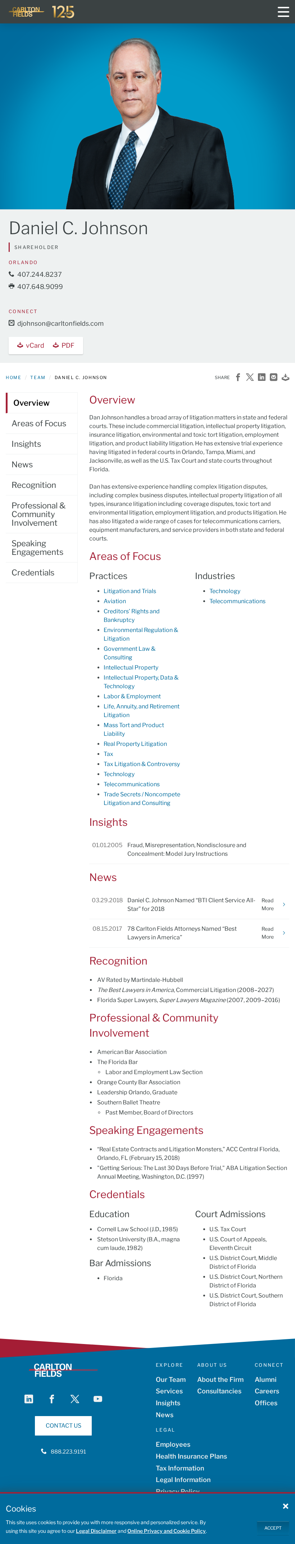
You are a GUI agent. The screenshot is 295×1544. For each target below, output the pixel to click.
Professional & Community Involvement (38, 514)
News (22, 464)
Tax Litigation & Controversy (142, 764)
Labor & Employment (132, 696)
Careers (267, 1391)
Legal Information (183, 1479)
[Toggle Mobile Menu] (283, 12)
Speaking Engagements (37, 547)
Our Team (171, 1379)
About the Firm (220, 1379)
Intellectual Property (131, 667)
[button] (285, 1505)
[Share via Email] (273, 377)
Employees (173, 1444)
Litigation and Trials (130, 591)
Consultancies (219, 1391)
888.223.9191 (68, 1452)
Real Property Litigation (135, 743)
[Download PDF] (285, 377)
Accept (273, 1528)
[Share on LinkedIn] (262, 377)
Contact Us (63, 1425)
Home (13, 377)
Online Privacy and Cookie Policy (166, 1531)
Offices (266, 1403)
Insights (26, 444)
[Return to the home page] (42, 12)
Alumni (266, 1379)
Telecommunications (132, 784)
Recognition (34, 485)
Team (37, 377)
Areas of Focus (39, 423)
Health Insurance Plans (191, 1456)
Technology (119, 774)
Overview (31, 403)
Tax (108, 754)
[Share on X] (250, 377)
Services (169, 1391)
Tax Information (180, 1468)
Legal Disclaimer (96, 1531)
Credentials (33, 573)
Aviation (115, 601)
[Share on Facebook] (238, 377)
